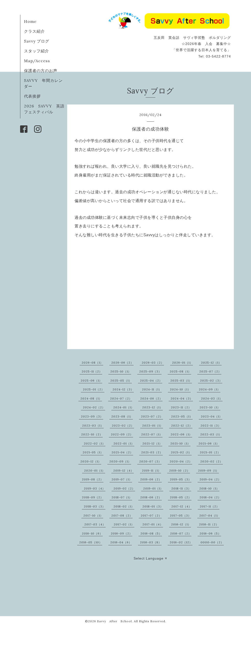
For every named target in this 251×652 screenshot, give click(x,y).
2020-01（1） (94, 470)
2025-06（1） (91, 380)
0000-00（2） (212, 542)
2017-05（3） (180, 515)
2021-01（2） (210, 452)
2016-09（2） (121, 533)
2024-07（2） (121, 398)
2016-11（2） (209, 524)
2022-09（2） (122, 434)
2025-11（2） (92, 371)
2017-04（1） (209, 515)
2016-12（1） (181, 524)
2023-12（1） (152, 407)
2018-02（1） (123, 506)
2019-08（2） (92, 479)
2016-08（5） (151, 533)
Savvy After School (114, 621)
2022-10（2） (92, 434)
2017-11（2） (209, 506)
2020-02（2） (211, 461)
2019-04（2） (210, 479)
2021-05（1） (93, 452)
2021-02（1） (181, 452)
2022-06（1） (181, 434)
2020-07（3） (150, 461)
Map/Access (37, 60)
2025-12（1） (211, 362)
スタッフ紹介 (36, 50)
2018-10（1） (209, 488)
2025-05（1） (121, 380)
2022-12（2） (181, 425)
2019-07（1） (122, 479)
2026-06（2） (122, 362)
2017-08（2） (122, 515)
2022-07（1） (152, 434)
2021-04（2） (122, 452)
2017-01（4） (152, 524)
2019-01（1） (153, 488)
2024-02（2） (94, 407)
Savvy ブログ (36, 41)
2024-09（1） (209, 389)
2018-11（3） (181, 488)
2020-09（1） (120, 461)
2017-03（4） (95, 524)
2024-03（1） (212, 398)
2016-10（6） (92, 533)
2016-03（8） (151, 542)
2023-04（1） (211, 416)
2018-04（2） (210, 497)
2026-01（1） (182, 362)
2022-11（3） (211, 425)
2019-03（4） (94, 488)
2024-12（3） (123, 389)
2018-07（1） (122, 497)
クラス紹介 (34, 31)
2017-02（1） (124, 524)
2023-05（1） (182, 416)
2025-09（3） (150, 371)
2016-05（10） (90, 542)
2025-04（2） (151, 380)
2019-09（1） (208, 470)
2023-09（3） (92, 416)
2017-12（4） (181, 506)
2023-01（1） (152, 425)
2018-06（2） (151, 497)
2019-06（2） (151, 479)
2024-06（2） (151, 398)
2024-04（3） (182, 398)
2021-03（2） (152, 452)
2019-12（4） (123, 470)
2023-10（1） (210, 407)
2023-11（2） (181, 407)
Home (30, 21)
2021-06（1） (209, 443)
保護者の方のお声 (40, 70)
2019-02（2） (124, 488)
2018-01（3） (152, 506)
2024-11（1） (152, 389)
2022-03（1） (211, 434)
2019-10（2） (179, 470)
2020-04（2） (181, 461)
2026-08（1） (92, 362)
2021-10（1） (180, 443)
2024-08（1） (91, 398)
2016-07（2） (180, 533)
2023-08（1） (122, 416)
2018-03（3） (94, 506)
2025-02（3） (211, 380)
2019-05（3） (180, 479)
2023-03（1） (93, 425)
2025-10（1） (120, 371)
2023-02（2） (123, 425)
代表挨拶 (32, 96)
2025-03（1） (181, 380)
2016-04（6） (121, 542)
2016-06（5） (210, 533)
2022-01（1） (123, 443)
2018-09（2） (92, 497)
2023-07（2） (152, 416)
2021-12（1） (152, 443)
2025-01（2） (93, 389)
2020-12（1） (90, 461)
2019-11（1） (151, 470)
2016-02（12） (181, 542)
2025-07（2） (210, 371)
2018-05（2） (180, 497)
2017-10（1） (93, 515)
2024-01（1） (123, 407)
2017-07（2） (151, 515)
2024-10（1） (180, 389)
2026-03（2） (153, 362)
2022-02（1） (94, 443)
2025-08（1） (180, 371)
